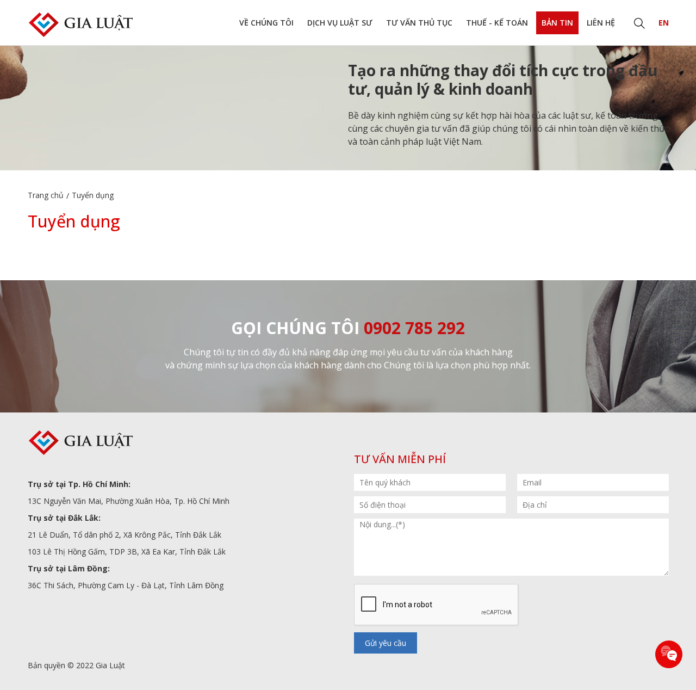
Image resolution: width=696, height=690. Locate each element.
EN (663, 22)
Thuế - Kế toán (497, 22)
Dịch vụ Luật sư (339, 22)
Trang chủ (46, 195)
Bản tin (557, 22)
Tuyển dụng (93, 195)
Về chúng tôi (266, 22)
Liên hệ (601, 22)
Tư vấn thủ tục (419, 22)
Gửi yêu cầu (385, 643)
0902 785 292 (414, 328)
